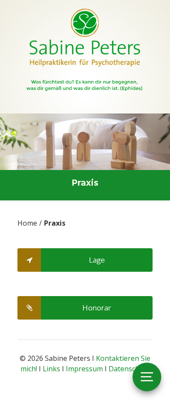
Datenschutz (129, 368)
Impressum (84, 368)
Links (51, 368)
